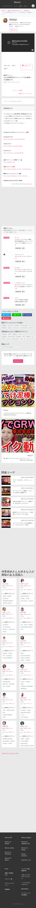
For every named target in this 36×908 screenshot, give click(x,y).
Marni (22, 653)
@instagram (24, 889)
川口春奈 (5, 584)
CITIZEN (28, 660)
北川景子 (23, 641)
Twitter (7, 315)
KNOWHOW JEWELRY (27, 627)
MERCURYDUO (25, 596)
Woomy (17, 2)
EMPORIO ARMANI (8, 601)
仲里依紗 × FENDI (6, 334)
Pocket (7, 318)
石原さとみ (6, 612)
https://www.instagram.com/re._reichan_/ (15, 176)
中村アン (5, 698)
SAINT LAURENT (25, 658)
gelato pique (24, 743)
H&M (22, 684)
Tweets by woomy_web (9, 753)
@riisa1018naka (26, 22)
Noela (27, 598)
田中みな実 (24, 584)
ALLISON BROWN (7, 658)
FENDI (3, 339)
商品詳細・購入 (20, 248)
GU (4, 655)
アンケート (18, 361)
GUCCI (8, 339)
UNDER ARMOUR (7, 715)
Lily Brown (5, 598)
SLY (22, 624)
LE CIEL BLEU (6, 627)
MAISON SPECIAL (25, 712)
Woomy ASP (8, 837)
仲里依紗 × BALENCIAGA (21, 325)
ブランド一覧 (8, 879)
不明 (21, 339)
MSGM (9, 596)
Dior (22, 629)
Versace (5, 743)
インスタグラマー (7, 6)
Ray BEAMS (6, 741)
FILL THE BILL (24, 717)
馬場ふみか (24, 726)
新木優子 (23, 612)
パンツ (16, 298)
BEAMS (12, 741)
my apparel (9, 655)
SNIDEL (23, 598)
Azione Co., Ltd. (26, 860)
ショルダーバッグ (20, 283)
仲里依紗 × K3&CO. (7, 328)
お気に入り (13, 29)
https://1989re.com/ (9, 162)
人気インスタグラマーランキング (25, 876)
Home (6, 869)
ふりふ (22, 715)
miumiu (10, 653)
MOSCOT (5, 684)
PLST (4, 717)
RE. (25, 339)
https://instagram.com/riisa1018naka (14, 139)
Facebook (27, 315)
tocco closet (24, 601)
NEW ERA (11, 684)
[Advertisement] (18, 206)
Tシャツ (17, 237)
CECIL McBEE (24, 741)
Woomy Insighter (26, 837)
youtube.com (29, 184)
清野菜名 (5, 726)
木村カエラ (24, 669)
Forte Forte (11, 629)
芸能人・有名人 (23, 6)
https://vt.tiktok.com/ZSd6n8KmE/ (13, 153)
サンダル (17, 267)
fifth (4, 686)
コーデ (15, 6)
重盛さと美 (6, 669)
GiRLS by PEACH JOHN (27, 745)
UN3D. (4, 631)
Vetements (18, 239)
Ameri (25, 624)
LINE (17, 315)
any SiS (31, 601)
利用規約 (7, 889)
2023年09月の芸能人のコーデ (10, 347)
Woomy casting (9, 848)
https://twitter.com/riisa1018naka (13, 146)
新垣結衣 (23, 698)
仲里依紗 (26, 10)
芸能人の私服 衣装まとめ (14, 10)
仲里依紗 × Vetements (8, 325)
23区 (4, 710)
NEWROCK (24, 688)
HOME (3, 10)
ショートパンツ (19, 254)
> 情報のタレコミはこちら (25, 93)
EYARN (8, 686)
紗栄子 (4, 641)
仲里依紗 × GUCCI (17, 334)
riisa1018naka (14, 22)
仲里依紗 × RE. (30, 336)
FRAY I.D (5, 629)
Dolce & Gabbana (25, 655)
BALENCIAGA (18, 256)
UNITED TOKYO (7, 603)
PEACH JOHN (10, 710)
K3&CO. (17, 299)
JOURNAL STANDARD (27, 686)
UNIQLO (5, 653)
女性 (11, 26)
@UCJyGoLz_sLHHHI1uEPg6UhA (20, 24)
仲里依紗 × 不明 (20, 336)
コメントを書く (18, 90)
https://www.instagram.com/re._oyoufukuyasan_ (17, 169)
